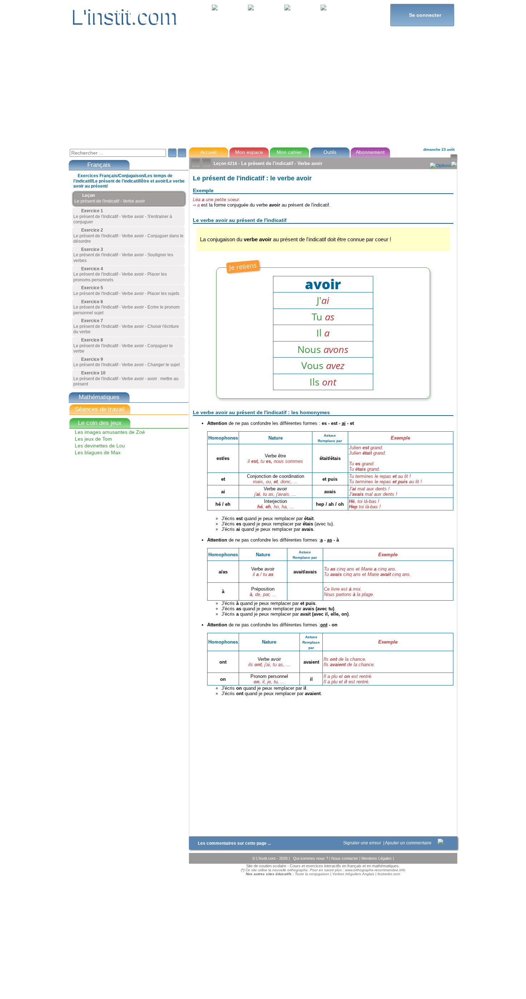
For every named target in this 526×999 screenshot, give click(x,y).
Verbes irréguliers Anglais (353, 874)
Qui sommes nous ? (311, 858)
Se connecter (422, 14)
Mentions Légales (377, 858)
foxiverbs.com (389, 874)
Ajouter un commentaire (409, 842)
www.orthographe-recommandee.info (375, 870)
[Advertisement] (263, 91)
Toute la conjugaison (312, 874)
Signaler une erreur (362, 842)
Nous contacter (345, 858)
